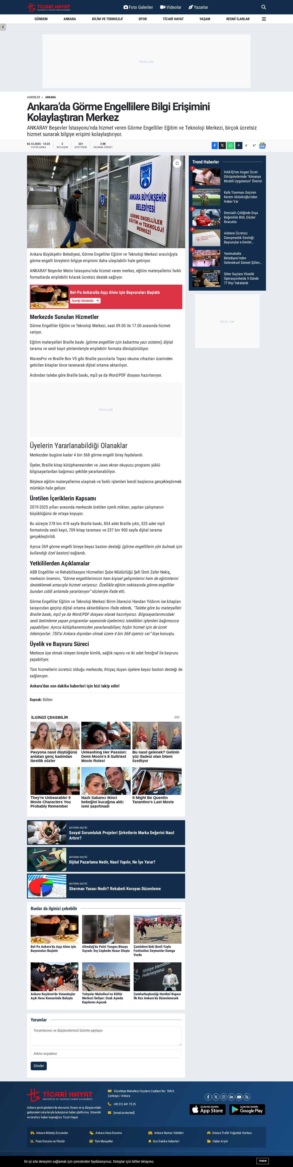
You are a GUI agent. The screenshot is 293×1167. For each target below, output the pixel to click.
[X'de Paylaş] (222, 145)
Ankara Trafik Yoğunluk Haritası (232, 1133)
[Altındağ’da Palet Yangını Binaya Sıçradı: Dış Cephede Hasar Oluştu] (106, 929)
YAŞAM (204, 19)
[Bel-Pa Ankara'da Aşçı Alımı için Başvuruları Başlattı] (55, 929)
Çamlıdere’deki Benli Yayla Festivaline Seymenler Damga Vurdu (154, 951)
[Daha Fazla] (238, 145)
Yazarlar (201, 7)
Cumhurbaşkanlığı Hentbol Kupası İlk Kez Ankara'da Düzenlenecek (157, 996)
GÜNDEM (41, 19)
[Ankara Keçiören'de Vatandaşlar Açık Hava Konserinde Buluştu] (55, 976)
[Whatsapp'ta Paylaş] (230, 145)
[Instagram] (223, 1097)
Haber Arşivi (220, 1141)
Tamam (262, 1160)
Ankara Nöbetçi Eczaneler (52, 1133)
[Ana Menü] (264, 19)
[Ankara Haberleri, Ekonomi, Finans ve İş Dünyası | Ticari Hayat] (48, 7)
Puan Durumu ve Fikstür (50, 1141)
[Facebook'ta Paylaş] (215, 145)
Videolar (173, 7)
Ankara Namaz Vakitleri (168, 1133)
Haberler (33, 97)
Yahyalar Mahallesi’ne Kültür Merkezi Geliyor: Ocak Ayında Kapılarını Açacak (102, 998)
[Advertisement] (146, 61)
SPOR (143, 19)
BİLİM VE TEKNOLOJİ (107, 19)
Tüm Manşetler (104, 1141)
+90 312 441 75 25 (124, 1104)
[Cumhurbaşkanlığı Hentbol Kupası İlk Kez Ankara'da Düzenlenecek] (157, 976)
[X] (215, 1097)
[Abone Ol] (262, 146)
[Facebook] (208, 1097)
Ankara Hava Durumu (108, 1133)
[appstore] (208, 1109)
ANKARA (69, 19)
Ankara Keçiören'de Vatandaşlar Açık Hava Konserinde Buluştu (53, 996)
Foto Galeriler (141, 7)
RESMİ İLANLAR (237, 19)
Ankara (50, 97)
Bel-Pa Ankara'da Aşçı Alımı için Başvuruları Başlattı (53, 949)
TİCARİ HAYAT (173, 19)
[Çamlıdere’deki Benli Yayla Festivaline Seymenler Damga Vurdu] (157, 929)
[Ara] (263, 7)
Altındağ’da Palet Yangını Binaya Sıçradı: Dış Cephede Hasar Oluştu (106, 949)
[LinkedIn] (231, 1097)
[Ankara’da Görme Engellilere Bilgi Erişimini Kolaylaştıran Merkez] (106, 201)
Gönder (39, 1066)
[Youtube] (239, 1097)
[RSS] (246, 1097)
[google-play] (247, 1109)
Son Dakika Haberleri (166, 1141)
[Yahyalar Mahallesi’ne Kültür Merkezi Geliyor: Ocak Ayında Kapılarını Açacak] (106, 976)
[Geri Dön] (3, 27)
